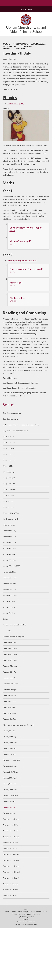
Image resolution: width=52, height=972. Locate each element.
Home (5, 43)
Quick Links (26, 9)
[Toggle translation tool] (43, 3)
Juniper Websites (33, 914)
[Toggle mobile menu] (3, 3)
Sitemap (26, 919)
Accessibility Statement (26, 922)
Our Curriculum (19, 43)
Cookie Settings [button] (31, 924)
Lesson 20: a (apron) (15, 103)
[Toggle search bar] (49, 3)
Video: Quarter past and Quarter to (22, 260)
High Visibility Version (26, 917)
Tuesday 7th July (23, 48)
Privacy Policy (20, 924)
